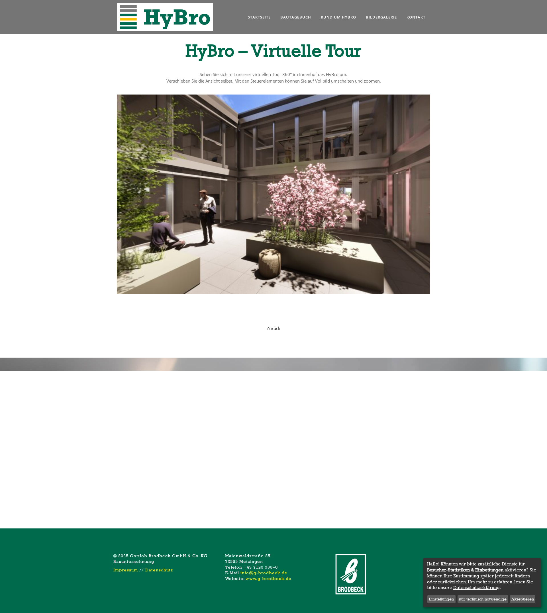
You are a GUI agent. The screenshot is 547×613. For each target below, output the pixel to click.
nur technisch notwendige (483, 599)
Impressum (125, 570)
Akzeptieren (522, 599)
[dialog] (482, 582)
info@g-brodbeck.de (263, 573)
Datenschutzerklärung (476, 587)
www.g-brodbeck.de (268, 578)
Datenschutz (159, 570)
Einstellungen (441, 599)
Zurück (273, 328)
